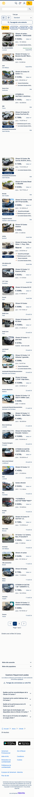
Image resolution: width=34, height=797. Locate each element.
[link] (4, 3)
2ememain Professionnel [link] (5, 752)
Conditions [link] (20, 756)
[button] (20, 3)
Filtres (6, 28)
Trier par (15, 14)
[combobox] (15, 9)
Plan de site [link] (5, 776)
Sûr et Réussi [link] (21, 751)
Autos (13, 28)
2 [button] (19, 623)
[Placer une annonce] (29, 3)
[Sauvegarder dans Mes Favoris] (11, 35)
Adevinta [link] (20, 772)
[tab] (3, 18)
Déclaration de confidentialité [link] (6, 761)
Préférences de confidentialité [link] (6, 766)
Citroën (23, 28)
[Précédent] (10, 624)
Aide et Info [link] (5, 756)
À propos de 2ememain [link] (8, 772)
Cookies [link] (19, 760)
